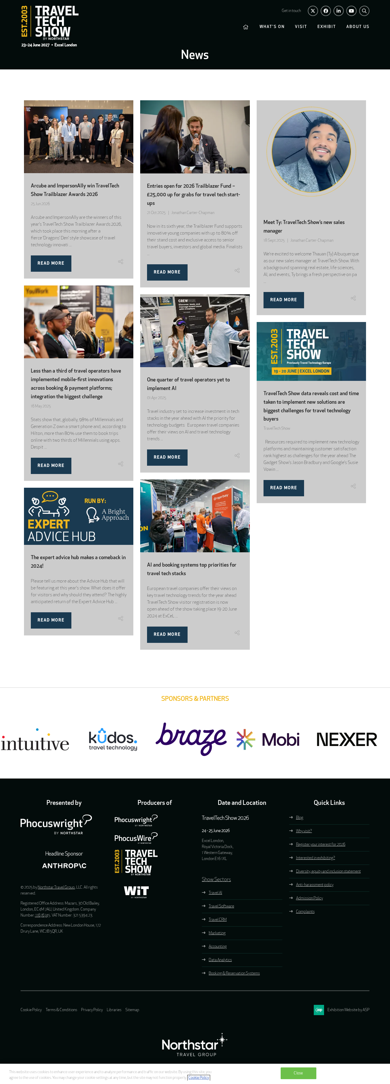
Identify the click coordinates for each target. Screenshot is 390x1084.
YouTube (351, 11)
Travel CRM (218, 920)
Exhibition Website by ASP (348, 1010)
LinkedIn (338, 11)
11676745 (42, 915)
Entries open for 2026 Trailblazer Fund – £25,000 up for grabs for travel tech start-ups (193, 195)
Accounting (218, 947)
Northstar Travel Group (56, 887)
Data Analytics (220, 960)
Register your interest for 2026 (320, 845)
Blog (299, 818)
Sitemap (132, 1010)
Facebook (326, 11)
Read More (51, 263)
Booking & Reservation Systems (234, 973)
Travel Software (221, 906)
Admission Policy (309, 898)
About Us (357, 27)
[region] (195, 1074)
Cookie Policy (31, 1010)
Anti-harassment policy (314, 885)
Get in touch (291, 11)
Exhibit (326, 27)
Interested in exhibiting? (315, 858)
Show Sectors (216, 880)
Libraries (114, 1010)
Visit (301, 27)
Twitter (313, 11)
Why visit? (304, 831)
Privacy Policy (92, 1010)
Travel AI (215, 893)
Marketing (217, 933)
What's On (272, 27)
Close (298, 1073)
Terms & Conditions (61, 1010)
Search (364, 11)
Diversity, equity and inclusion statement (328, 871)
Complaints (305, 912)
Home (246, 27)
